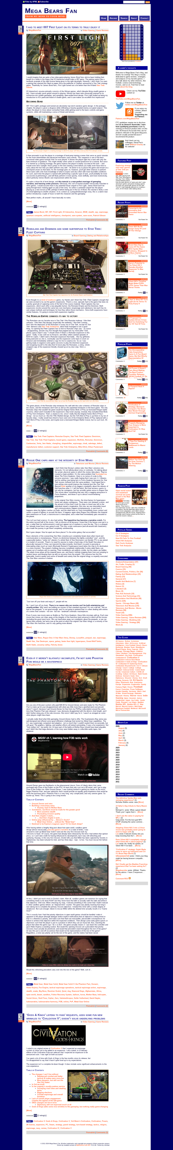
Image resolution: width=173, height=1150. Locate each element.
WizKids (80, 440)
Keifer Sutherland (81, 998)
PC (47, 1125)
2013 (117, 777)
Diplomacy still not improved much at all (54, 1105)
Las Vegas (133, 702)
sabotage (92, 443)
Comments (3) (102, 1132)
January (121, 745)
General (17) (121, 579)
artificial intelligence (51, 216)
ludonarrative (31, 1002)
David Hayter (95, 998)
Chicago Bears (129, 651)
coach (125, 668)
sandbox (46, 995)
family (143, 684)
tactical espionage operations (61, 988)
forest (118, 689)
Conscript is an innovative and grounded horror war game (138, 211)
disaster (128, 678)
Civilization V (64, 1121)
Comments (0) (102, 220)
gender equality (122, 691)
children (139, 651)
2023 (117, 753)
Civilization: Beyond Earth (126, 666)
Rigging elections (44, 1092)
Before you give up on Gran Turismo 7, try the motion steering (137, 462)
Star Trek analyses (123, 546)
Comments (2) (102, 1006)
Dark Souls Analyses (124, 543)
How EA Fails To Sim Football (128, 538)
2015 (117, 772)
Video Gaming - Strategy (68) (128, 622)
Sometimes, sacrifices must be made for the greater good (56, 810)
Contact (144, 18)
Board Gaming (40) (123, 567)
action (127, 641)
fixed (63, 486)
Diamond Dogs (78, 991)
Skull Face (42, 998)
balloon (76, 995)
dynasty (125, 680)
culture (126, 674)
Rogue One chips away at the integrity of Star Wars (59, 460)
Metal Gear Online (81, 1002)
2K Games (30, 1125)
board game (61, 440)
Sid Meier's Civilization (80, 1121)
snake (35, 991)
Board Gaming (80, 236)
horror (133, 695)
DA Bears (133, 674)
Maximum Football (123, 708)
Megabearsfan (121, 870)
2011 (117, 782)
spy (96, 212)
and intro (42, 804)
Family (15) (120, 577)
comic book (140, 670)
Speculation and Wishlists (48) (128, 598)
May (120, 735)
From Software (136, 689)
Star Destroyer (42, 641)
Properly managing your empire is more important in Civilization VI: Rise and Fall (137, 427)
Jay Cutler (135, 700)
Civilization (96, 1121)
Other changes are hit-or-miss (44, 1103)
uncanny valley (43, 645)
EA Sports (138, 680)
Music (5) (119, 591)
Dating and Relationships (98, 236)
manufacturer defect (34, 447)
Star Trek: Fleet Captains (45, 440)
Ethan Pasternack (95, 447)
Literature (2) (121, 589)
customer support (51, 447)
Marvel (118, 706)
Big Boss (42, 991)
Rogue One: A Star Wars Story (55, 638)
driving (118, 680)
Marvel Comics (128, 706)
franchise (125, 689)
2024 (117, 750)
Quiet (64, 991)
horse (82, 995)
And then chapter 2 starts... (43, 816)
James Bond (39, 212)
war (94, 638)
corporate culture (128, 672)
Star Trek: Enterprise (68, 447)
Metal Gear (38, 984)
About (134, 18)
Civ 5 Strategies (122, 536)
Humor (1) (120, 586)
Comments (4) (102, 649)
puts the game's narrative (57, 830)
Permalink (90, 220)
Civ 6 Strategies (122, 533)
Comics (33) (121, 569)
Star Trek (30, 440)
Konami (95, 984)
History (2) (120, 584)
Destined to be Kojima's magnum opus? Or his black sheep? (57, 824)
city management (135, 653)
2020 (117, 760)
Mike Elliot (82, 447)
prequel (88, 638)
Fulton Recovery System (61, 995)
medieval (134, 708)
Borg (129, 649)
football (138, 686)
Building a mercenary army (43, 806)
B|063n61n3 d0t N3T (83, 1145)
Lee (117, 834)
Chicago (119, 651)
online (66, 1002)
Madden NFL (121, 704)
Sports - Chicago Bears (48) (127, 603)
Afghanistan (90, 991)
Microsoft (142, 708)
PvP (71, 1002)
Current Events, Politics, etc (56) (129, 572)
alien (127, 643)
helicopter (102, 995)
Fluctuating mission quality (48, 814)
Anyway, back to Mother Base (49, 808)
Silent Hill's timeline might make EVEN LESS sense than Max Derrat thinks (138, 284)
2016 (117, 770)
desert (39, 995)
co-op (118, 672)
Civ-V (139, 666)
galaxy (57, 641)
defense (119, 676)
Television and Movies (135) (127, 606)
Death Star (30, 641)
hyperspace (80, 641)
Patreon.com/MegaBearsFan (127, 119)
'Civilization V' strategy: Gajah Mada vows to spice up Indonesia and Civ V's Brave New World (131, 851)
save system (77, 216)
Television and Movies (85, 464)
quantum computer (34, 216)
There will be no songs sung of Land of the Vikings (137, 229)
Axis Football (130, 645)
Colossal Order (128, 670)
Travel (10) (120, 613)
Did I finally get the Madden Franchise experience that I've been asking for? (131, 865)
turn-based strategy (84, 1125)
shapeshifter (67, 443)
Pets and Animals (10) (125, 594)
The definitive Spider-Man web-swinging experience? (129, 799)
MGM (85, 212)
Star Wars (38, 638)
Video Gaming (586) (124, 615)
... (141, 189)
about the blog (126, 87)
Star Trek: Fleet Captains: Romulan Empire (51, 436)
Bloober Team (129, 647)
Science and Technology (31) (128, 596)
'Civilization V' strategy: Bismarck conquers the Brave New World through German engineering (137, 409)
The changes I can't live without (45, 1074)
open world (31, 995)
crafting (119, 674)
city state (128, 655)
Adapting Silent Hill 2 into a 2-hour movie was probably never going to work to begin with (130, 830)
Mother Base (91, 995)
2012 (117, 779)
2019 (117, 762)
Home (103, 18)
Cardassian (31, 443)
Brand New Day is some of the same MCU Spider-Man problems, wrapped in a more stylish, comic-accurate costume (131, 249)
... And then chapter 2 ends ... (49, 818)
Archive (113, 18)
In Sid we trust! (38, 1084)
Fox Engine (43, 988)
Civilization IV (53, 1128)
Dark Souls (142, 674)
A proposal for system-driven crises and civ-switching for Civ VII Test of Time (138, 321)
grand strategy (69, 1125)
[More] (29, 201)
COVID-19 (140, 672)
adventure (120, 643)
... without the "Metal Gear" (56, 822)
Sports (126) (121, 601)
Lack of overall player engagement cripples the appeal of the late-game (47, 1100)
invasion (132, 698)
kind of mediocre (49, 300)
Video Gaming (89, 30)
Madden (141, 702)
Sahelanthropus (66, 998)
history (126, 696)
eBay (118, 682)
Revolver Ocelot (54, 991)
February (122, 743)
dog (69, 991)
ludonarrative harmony (48, 1002)
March (121, 740)
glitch (139, 691)
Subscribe (44, 2)
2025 (117, 748)
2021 (117, 757)
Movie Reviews (102, 464)
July (120, 731)
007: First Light (55, 212)
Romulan (89, 440)
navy (38, 1128)
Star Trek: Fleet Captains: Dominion (85, 436)
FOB (60, 1002)
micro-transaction (123, 710)
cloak (85, 443)
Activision (135, 641)
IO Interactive (68, 212)
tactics (96, 1125)
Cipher (51, 998)
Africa (98, 991)
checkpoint (66, 216)
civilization (138, 655)
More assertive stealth (46, 812)
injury (126, 698)
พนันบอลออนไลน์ (122, 856)
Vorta (39, 443)
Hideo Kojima (32, 988)
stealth (91, 212)
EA (131, 680)
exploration (135, 684)
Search (124, 18)
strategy (59, 1125)
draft (145, 678)
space (51, 641)
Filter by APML (31, 2)
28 (124, 397)
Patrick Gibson (99, 216)
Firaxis (105, 1121)
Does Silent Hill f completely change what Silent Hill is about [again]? (131, 841)
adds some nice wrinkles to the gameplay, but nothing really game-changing (70, 1107)
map (141, 704)
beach (138, 645)
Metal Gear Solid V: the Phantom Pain (74, 984)
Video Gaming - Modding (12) (128, 620)
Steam (51, 1125)
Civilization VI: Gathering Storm (130, 664)
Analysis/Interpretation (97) (127, 562)
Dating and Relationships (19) (128, 574)
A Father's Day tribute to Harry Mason (131, 806)
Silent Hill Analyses (124, 541)
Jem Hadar (46, 443)
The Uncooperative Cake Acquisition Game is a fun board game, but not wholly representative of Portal (138, 355)
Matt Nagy (138, 706)
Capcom (135, 649)
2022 (117, 755)
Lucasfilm (80, 638)
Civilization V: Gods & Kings (46, 1121)
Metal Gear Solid (51, 984)
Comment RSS (122, 879)
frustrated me (101, 474)
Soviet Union (31, 998)
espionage (103, 212)
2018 (117, 765)
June (120, 733)
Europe (118, 684)
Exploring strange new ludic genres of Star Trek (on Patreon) (123, 168)
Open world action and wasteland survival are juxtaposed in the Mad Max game (123, 495)
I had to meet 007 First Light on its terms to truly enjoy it (63, 27)
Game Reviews (102, 30)
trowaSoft (138, 61)
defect (99, 443)
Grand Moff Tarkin (93, 641)
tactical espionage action (85, 988)
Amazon (78, 212)
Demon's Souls (129, 676)
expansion (71, 440)
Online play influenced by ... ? (51, 820)
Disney (72, 638)
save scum (87, 216)
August (121, 728)
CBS (141, 649)
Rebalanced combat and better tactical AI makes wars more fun (50, 1077)
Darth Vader (31, 645)
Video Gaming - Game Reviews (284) (131, 617)
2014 (117, 774)
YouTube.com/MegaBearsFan (128, 99)
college (131, 668)
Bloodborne (140, 647)
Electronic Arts (127, 682)
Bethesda (119, 647)
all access (134, 643)
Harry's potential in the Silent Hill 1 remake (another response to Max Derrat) (136, 267)
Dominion (98, 440)
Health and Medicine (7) (126, 581)
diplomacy (120, 678)
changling (56, 443)
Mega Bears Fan (51, 10)
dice (137, 676)
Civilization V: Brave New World (128, 660)
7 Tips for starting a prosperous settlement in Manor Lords (137, 444)
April (120, 738)
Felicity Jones (56, 645)
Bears (144, 645)
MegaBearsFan (35, 30)
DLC (140, 678)
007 (46, 212)
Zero (57, 998)
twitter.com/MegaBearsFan (136, 105)
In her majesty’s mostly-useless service (48, 1086)
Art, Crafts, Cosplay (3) (125, 564)
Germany (132, 691)
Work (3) (119, 625)
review (43, 1128)
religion (103, 1125)
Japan (127, 700)
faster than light (68, 641)
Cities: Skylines (122, 653)
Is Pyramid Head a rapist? (136, 387)
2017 (117, 767)
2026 (122, 735)
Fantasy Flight (121, 687)
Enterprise (138, 682)
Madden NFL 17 (133, 704)
